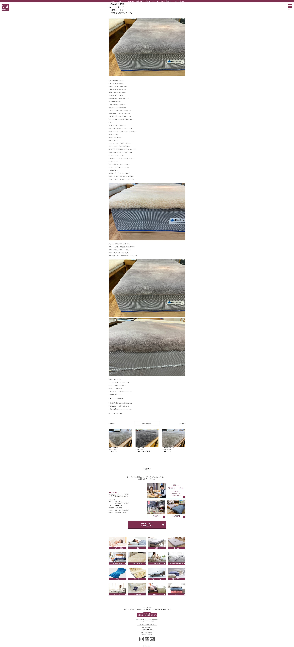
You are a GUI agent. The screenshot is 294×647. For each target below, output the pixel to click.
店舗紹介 (168, 1)
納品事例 (148, 609)
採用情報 (163, 609)
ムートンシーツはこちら (115, 413)
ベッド (125, 1)
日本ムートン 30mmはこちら (117, 398)
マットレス (118, 1)
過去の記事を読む (147, 423)
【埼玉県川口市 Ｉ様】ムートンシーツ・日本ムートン (168, 449)
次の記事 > (182, 423)
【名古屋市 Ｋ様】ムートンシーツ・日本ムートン (114, 449)
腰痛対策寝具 (139, 1)
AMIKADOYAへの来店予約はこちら (147, 525)
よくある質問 (156, 609)
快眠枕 (112, 1)
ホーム (169, 609)
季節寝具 (162, 1)
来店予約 (181, 1)
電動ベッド (131, 1)
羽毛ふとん (147, 1)
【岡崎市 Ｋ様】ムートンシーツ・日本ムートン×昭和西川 (143, 449)
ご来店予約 (126, 609)
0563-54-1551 (119, 505)
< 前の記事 (112, 423)
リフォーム (155, 1)
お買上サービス (141, 609)
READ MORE (117, 544)
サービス (174, 1)
